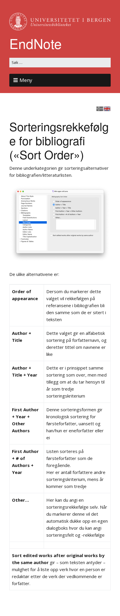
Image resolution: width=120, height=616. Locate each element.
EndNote (35, 43)
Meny (26, 80)
